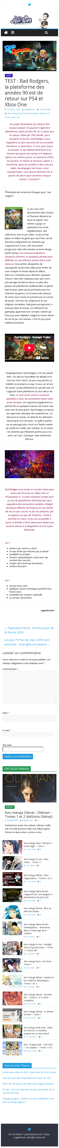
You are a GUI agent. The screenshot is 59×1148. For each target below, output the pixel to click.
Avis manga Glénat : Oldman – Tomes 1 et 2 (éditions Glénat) (28, 814)
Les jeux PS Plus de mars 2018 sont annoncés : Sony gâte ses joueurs (27, 642)
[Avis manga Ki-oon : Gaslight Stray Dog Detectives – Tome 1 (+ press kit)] (12, 942)
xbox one (16, 117)
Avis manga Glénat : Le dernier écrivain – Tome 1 (39, 1013)
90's (9, 113)
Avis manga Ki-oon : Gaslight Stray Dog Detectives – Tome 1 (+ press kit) (38, 947)
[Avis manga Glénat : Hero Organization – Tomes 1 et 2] (12, 873)
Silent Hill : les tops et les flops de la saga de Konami (28, 1083)
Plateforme (17, 113)
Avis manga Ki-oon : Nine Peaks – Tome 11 (36, 861)
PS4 (24, 113)
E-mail (7, 730)
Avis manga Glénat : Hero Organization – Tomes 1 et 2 (38, 877)
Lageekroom (29, 109)
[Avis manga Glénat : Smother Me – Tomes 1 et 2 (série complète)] (12, 993)
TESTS (8, 75)
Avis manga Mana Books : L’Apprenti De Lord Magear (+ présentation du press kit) (38, 894)
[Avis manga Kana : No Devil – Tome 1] (12, 959)
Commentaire (10, 668)
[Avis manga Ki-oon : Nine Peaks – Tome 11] (12, 857)
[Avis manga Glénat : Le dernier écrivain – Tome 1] (12, 1010)
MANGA (9, 807)
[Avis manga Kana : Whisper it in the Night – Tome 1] (12, 841)
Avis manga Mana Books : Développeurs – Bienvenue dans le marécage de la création (37, 929)
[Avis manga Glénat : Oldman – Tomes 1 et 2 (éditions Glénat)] (29, 775)
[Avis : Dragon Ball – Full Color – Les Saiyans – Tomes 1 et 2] (12, 1043)
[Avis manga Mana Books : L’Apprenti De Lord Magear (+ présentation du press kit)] (12, 889)
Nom (6, 712)
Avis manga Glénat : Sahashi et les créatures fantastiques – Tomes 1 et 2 (39, 980)
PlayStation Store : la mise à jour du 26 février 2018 (29, 630)
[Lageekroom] (29, 13)
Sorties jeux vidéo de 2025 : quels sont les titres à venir (29, 1072)
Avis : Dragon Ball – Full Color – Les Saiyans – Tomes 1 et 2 (38, 1046)
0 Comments (45, 109)
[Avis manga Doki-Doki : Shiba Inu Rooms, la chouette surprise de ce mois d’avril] (12, 1026)
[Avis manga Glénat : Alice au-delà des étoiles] (12, 906)
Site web (7, 744)
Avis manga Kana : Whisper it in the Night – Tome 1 (38, 845)
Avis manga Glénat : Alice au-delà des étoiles (38, 910)
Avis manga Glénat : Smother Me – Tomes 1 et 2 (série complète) (38, 997)
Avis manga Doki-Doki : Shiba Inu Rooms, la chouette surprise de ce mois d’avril (38, 1030)
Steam (42, 113)
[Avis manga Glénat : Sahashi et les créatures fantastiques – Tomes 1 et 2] (12, 976)
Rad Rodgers (32, 113)
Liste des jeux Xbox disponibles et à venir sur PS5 (27, 1078)
